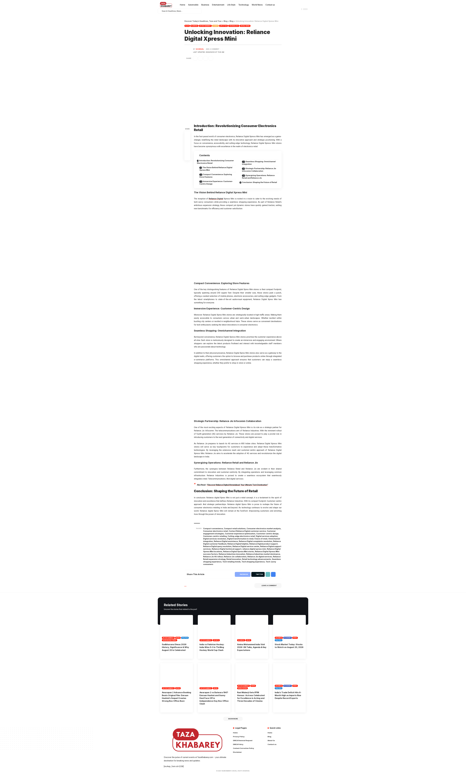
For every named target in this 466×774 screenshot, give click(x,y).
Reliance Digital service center (246, 546)
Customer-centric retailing (215, 536)
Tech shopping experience (253, 562)
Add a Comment (212, 49)
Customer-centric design (267, 534)
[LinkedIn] (305, 6)
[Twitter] (297, 6)
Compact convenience (213, 528)
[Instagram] (303, 6)
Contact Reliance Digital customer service (247, 531)
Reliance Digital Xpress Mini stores (238, 551)
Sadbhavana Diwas (169, 640)
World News (245, 26)
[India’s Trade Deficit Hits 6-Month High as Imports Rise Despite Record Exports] (289, 676)
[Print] (210, 58)
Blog (187, 26)
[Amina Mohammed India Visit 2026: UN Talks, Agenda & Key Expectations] (251, 628)
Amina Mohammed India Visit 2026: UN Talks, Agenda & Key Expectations (251, 647)
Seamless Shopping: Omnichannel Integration (259, 162)
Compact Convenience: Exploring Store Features (215, 175)
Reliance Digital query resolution (217, 546)
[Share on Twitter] (200, 58)
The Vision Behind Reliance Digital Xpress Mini (215, 168)
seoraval (200, 49)
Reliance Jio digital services (259, 557)
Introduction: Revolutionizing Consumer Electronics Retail (215, 161)
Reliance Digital (216, 199)
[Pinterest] (300, 6)
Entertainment (205, 26)
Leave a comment (269, 585)
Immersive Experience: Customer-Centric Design (216, 182)
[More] (216, 58)
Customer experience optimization (240, 534)
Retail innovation (233, 559)
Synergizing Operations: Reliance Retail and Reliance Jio (258, 176)
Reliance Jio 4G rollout (213, 557)
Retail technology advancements (256, 559)
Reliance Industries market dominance (263, 554)
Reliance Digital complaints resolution (255, 541)
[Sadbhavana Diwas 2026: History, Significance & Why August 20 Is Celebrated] (176, 628)
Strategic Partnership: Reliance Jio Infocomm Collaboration (259, 169)
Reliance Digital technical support (226, 549)
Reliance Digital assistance (226, 541)
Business (194, 26)
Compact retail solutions (235, 528)
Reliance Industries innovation (232, 554)
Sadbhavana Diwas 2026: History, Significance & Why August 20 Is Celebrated (175, 647)
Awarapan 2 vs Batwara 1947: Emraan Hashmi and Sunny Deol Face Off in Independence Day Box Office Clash (214, 698)
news (178, 638)
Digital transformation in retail (240, 539)
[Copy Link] (205, 58)
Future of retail (260, 539)
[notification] (278, 4)
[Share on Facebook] (195, 58)
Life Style (223, 26)
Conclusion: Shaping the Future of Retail (259, 182)
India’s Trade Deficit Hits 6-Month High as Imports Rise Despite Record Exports (288, 695)
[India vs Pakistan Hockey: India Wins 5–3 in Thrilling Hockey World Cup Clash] (214, 628)
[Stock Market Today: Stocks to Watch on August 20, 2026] (289, 628)
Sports (216, 640)
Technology (234, 26)
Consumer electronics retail (215, 531)
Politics (185, 638)
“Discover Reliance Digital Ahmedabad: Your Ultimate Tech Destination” (237, 485)
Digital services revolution (214, 539)
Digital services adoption (267, 536)
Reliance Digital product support (263, 544)
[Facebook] (295, 6)
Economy (287, 638)
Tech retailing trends (231, 562)
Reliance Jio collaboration (235, 557)
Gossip (215, 26)
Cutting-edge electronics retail (241, 536)
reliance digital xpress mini (254, 549)
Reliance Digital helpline (237, 544)
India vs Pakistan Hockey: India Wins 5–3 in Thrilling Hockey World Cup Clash (212, 647)
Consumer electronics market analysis (264, 528)
